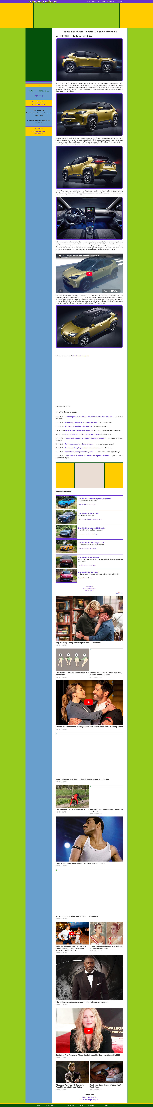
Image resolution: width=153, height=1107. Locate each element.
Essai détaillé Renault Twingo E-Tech (91, 543)
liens (106, 1105)
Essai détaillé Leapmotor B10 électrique (92, 528)
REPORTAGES (110, 1)
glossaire (91, 1105)
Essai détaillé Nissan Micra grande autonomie (94, 499)
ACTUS (88, 1)
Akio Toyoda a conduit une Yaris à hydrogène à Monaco (87, 456)
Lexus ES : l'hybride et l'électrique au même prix (82, 434)
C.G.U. (39, 1105)
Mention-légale (50, 1105)
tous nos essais (89, 1097)
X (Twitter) (39, 96)
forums (81, 1105)
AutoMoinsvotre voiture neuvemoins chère (39, 131)
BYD (79, 519)
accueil (115, 1105)
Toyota (75, 356)
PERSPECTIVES (119, 1)
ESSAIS (103, 1)
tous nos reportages (89, 1099)
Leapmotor (82, 534)
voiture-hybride (84, 356)
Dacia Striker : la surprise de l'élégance (79, 452)
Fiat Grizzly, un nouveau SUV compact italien (81, 423)
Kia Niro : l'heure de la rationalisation (78, 426)
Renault (80, 549)
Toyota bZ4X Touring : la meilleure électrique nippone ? (85, 438)
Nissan (80, 504)
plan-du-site (70, 1105)
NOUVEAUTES (96, 1)
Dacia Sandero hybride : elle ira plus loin (79, 430)
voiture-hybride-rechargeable (92, 519)
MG (79, 578)
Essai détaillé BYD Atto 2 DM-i (88, 513)
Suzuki (80, 565)
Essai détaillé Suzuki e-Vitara (88, 557)
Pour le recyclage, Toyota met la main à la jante (82, 448)
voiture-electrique (90, 504)
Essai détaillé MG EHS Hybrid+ (88, 572)
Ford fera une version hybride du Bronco (79, 444)
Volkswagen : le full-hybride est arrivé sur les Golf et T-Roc (89, 417)
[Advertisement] (76, 15)
